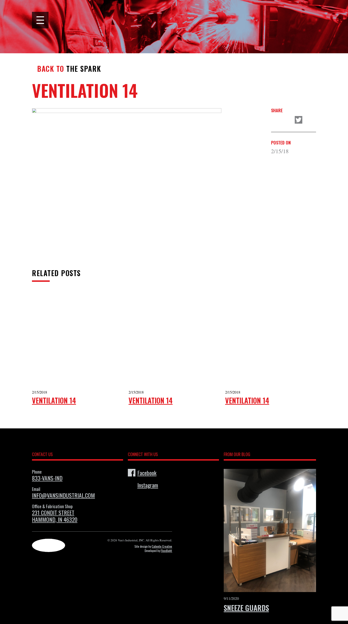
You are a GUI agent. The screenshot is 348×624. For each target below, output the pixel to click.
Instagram (147, 485)
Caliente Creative (162, 546)
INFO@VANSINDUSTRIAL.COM (63, 495)
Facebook (146, 472)
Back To (50, 68)
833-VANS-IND (47, 478)
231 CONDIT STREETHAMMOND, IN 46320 (54, 516)
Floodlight (166, 550)
